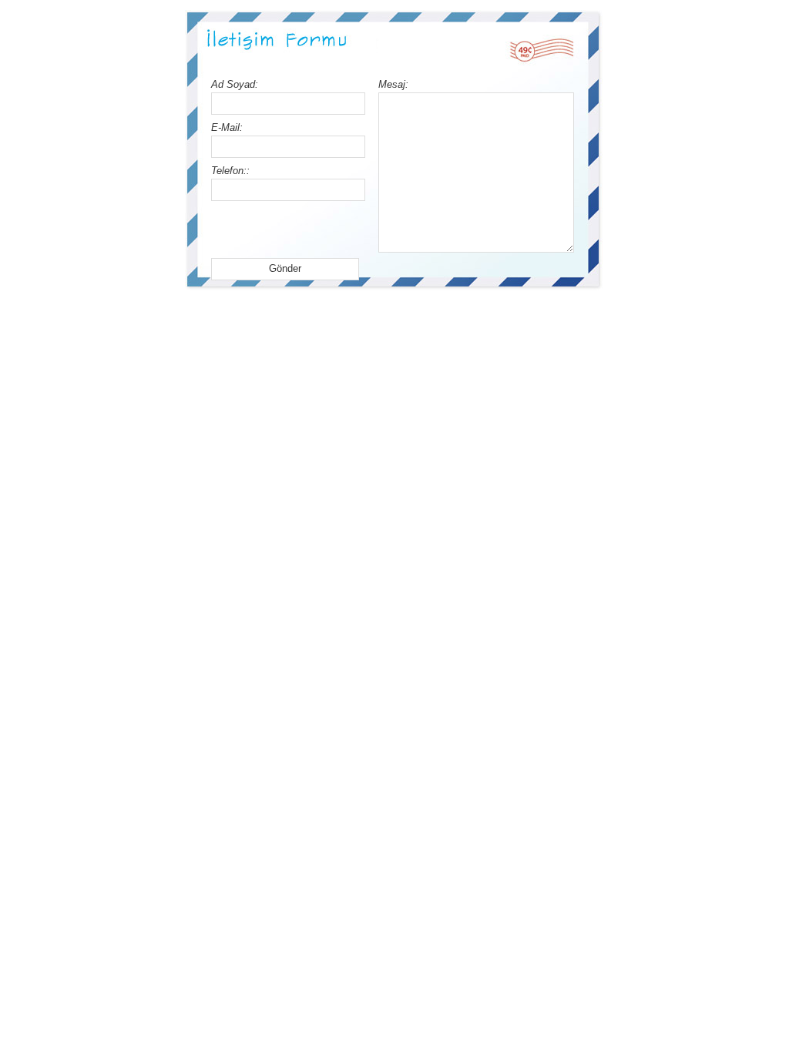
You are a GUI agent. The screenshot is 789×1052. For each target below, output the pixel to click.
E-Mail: (227, 127)
